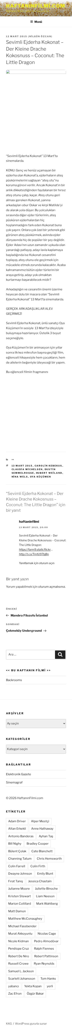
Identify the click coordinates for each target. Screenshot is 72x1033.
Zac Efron (15, 993)
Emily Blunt (45, 873)
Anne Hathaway (42, 828)
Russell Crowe (18, 963)
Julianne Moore (19, 888)
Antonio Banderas (21, 836)
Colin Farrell (16, 866)
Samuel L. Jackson (21, 971)
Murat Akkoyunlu (20, 933)
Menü (38, 21)
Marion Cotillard (19, 903)
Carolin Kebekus (48, 465)
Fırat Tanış (15, 881)
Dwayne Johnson (20, 873)
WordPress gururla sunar (31, 1023)
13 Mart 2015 (22, 465)
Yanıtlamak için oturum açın (36, 563)
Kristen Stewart (19, 896)
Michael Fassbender (22, 926)
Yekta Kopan (33, 986)
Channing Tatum (20, 858)
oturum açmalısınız (51, 586)
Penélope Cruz (18, 948)
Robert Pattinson (46, 956)
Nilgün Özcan (40, 36)
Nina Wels (20, 476)
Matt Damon (17, 911)
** (13, 460)
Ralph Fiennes (44, 948)
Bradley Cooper (38, 843)
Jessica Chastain (40, 881)
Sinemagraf (14, 782)
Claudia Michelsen (27, 469)
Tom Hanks (48, 978)
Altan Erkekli (17, 828)
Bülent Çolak (17, 851)
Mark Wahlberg (47, 903)
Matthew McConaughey (25, 918)
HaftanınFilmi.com (35, 6)
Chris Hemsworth (49, 858)
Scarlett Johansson (21, 978)
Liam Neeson (45, 896)
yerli (50, 986)
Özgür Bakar (35, 993)
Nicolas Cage (47, 933)
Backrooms (14, 680)
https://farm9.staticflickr (35, 549)
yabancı (13, 986)
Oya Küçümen (40, 476)
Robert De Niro (18, 956)
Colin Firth (37, 866)
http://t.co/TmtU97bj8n (34, 554)
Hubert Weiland (49, 473)
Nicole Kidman (18, 941)
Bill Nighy (14, 843)
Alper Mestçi (40, 821)
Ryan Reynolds (44, 963)
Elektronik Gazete (18, 774)
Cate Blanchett (42, 851)
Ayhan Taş (46, 836)
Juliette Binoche (46, 888)
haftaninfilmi (29, 521)
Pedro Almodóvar (46, 941)
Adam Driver (17, 821)
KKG (9, 1023)
